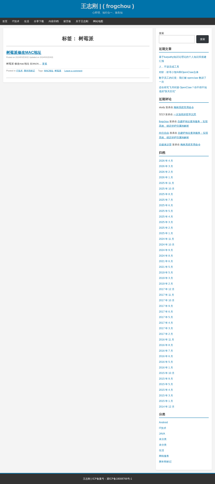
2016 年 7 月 (166, 350)
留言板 (67, 21)
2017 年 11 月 (166, 295)
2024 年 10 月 (166, 244)
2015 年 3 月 (166, 395)
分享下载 (39, 21)
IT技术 (15, 21)
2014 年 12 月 (166, 406)
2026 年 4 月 (166, 160)
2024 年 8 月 (166, 255)
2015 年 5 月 (166, 384)
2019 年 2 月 (166, 283)
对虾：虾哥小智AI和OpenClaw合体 (178, 72)
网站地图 (98, 21)
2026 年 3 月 (166, 166)
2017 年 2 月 (166, 334)
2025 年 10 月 (166, 188)
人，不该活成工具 (169, 66)
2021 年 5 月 (166, 267)
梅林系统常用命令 (184, 107)
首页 (4, 21)
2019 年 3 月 (166, 278)
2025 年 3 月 (166, 222)
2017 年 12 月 (166, 289)
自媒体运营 (165, 144)
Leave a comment (73, 70)
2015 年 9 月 (166, 378)
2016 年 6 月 (166, 356)
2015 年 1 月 (166, 401)
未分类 (163, 439)
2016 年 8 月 (166, 345)
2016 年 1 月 (166, 367)
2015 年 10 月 (166, 373)
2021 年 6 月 (166, 261)
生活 (26, 21)
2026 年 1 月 (166, 177)
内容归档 (54, 21)
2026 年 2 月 (166, 172)
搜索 (161, 33)
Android (163, 422)
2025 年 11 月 (166, 183)
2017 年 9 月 (166, 306)
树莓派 (58, 70)
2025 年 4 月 (166, 216)
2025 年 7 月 (166, 199)
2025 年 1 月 (166, 233)
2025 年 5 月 (166, 211)
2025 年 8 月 (166, 194)
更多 (44, 63)
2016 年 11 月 (166, 339)
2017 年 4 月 (166, 322)
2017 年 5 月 (166, 317)
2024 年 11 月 (166, 239)
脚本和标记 (29, 70)
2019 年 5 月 (166, 272)
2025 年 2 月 (166, 227)
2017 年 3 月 (166, 328)
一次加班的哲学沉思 (184, 114)
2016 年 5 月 (166, 362)
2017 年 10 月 (166, 300)
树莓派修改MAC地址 (23, 52)
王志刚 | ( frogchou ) (107, 6)
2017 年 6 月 (166, 311)
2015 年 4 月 (166, 390)
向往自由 (164, 133)
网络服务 (164, 456)
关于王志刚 (82, 21)
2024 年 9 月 (166, 250)
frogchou (164, 121)
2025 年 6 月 (166, 205)
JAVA (162, 433)
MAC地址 (48, 70)
